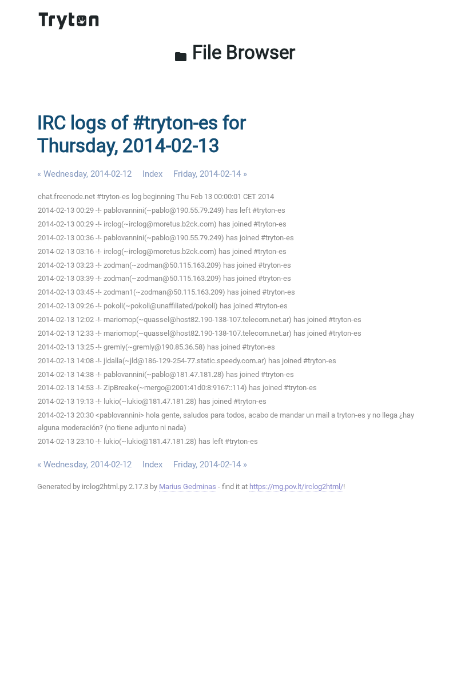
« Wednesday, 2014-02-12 (84, 174)
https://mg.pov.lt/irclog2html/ (296, 486)
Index (152, 174)
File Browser (234, 52)
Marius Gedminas (187, 486)
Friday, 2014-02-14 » (210, 174)
